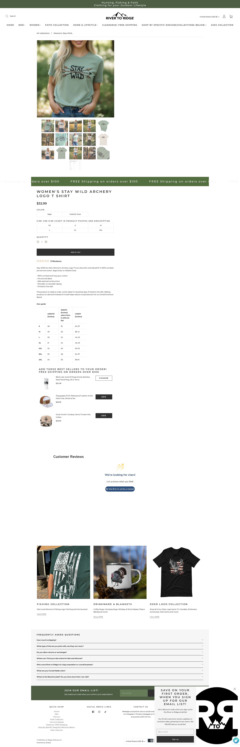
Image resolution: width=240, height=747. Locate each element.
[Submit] (9, 16)
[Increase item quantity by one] (46, 242)
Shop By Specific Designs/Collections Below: (173, 25)
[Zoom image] (75, 79)
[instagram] (99, 712)
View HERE (154, 617)
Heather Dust (75, 214)
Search (13, 16)
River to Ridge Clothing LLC (52, 740)
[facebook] (93, 712)
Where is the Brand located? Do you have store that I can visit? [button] (63, 677)
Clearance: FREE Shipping (119, 25)
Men (21, 25)
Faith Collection (57, 25)
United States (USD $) (209, 17)
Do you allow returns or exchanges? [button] (52, 652)
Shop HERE (98, 617)
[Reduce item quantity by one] (38, 242)
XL (75, 230)
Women (34, 25)
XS (49, 225)
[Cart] (231, 17)
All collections (43, 33)
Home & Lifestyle (85, 25)
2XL (100, 230)
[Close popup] (235, 689)
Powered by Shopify (44, 743)
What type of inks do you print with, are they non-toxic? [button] (60, 646)
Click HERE (41, 614)
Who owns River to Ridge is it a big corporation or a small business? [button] (65, 665)
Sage (50, 214)
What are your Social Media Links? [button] (51, 671)
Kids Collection (222, 25)
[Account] (224, 17)
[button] (44, 79)
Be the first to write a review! (120, 489)
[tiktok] (105, 712)
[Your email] (134, 693)
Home (10, 25)
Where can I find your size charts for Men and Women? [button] (59, 658)
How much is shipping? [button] (46, 640)
